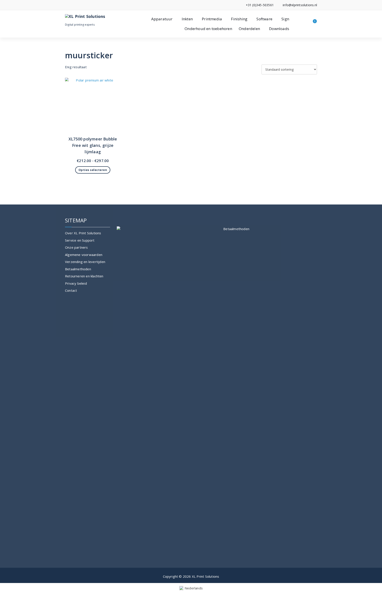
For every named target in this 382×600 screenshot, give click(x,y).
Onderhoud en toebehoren (208, 28)
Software (264, 18)
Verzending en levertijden (85, 261)
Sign (285, 18)
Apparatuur (162, 18)
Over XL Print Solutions (83, 233)
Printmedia (212, 18)
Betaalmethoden (78, 269)
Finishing (239, 18)
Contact (71, 290)
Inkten (187, 18)
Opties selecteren (92, 170)
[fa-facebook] (66, 5)
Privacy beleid (76, 283)
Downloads (279, 28)
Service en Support (80, 240)
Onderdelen (249, 28)
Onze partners (76, 247)
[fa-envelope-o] (73, 5)
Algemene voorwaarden (83, 254)
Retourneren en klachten (84, 276)
